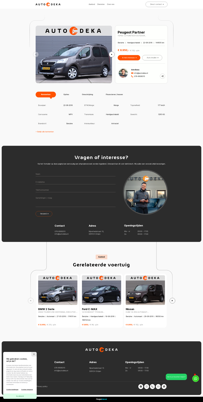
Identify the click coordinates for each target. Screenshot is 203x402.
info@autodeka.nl (141, 73)
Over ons (110, 4)
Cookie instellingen (12, 389)
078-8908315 (139, 76)
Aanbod (92, 4)
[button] (112, 54)
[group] (74, 54)
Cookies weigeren (27, 389)
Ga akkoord (20, 396)
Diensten (101, 4)
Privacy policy (41, 386)
